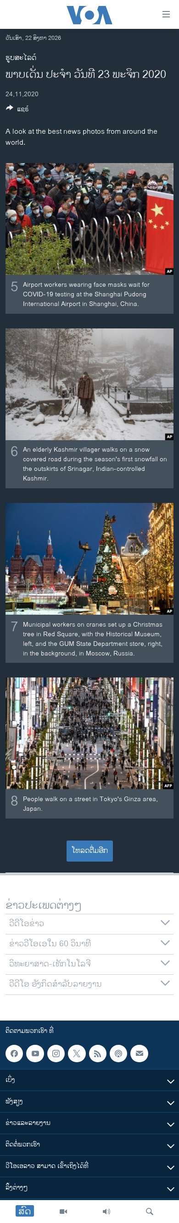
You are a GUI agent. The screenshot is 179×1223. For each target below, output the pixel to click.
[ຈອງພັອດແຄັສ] (139, 1053)
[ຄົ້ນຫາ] (149, 1211)
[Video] (63, 1211)
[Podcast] (118, 1053)
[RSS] (97, 1053)
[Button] (17, 110)
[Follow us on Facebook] (14, 1053)
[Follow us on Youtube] (35, 1053)
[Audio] (106, 1211)
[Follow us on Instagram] (56, 1053)
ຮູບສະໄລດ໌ (21, 58)
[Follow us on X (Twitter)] (76, 1053)
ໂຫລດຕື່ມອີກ (90, 851)
